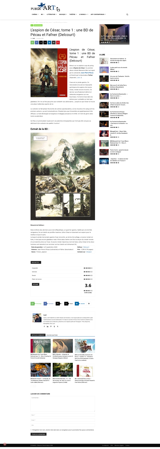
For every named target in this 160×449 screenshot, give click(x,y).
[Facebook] (37, 42)
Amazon (89, 252)
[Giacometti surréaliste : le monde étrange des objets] (104, 61)
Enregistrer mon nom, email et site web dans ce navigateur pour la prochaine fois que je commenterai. (63, 430)
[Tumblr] (54, 326)
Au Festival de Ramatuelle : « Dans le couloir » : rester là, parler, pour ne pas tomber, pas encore (114, 38)
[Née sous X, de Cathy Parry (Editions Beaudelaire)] (104, 87)
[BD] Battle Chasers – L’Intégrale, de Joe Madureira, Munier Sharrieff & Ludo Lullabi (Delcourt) (40, 380)
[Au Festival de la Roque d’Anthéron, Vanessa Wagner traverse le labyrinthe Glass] (104, 114)
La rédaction (105, 445)
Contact (127, 445)
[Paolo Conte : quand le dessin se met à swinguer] (104, 152)
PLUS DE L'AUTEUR (52, 335)
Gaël (34, 38)
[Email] (45, 42)
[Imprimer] (54, 42)
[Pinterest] (58, 42)
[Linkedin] (49, 42)
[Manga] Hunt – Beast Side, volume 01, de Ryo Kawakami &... (118, 133)
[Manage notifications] (4, 444)
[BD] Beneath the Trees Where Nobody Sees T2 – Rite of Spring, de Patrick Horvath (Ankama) (41, 356)
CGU (111, 445)
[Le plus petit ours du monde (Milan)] (104, 70)
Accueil (32, 22)
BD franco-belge (38, 25)
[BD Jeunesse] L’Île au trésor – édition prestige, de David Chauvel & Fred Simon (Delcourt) (85, 380)
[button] (127, 14)
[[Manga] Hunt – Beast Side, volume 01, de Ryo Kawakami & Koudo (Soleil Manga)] (104, 133)
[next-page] (35, 386)
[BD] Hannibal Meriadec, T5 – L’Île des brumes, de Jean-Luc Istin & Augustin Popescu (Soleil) (62, 380)
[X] (41, 42)
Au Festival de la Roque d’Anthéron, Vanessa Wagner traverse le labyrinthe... (119, 113)
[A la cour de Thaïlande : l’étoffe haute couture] (104, 78)
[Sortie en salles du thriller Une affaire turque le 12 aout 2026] (104, 105)
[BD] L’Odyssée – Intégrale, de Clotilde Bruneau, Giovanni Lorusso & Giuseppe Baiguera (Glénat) (63, 356)
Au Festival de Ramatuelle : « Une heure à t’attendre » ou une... (119, 123)
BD (37, 22)
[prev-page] (32, 386)
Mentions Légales (119, 445)
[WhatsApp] (32, 42)
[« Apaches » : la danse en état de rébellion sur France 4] (104, 161)
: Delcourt (86, 247)
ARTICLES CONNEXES (38, 335)
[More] (89, 303)
